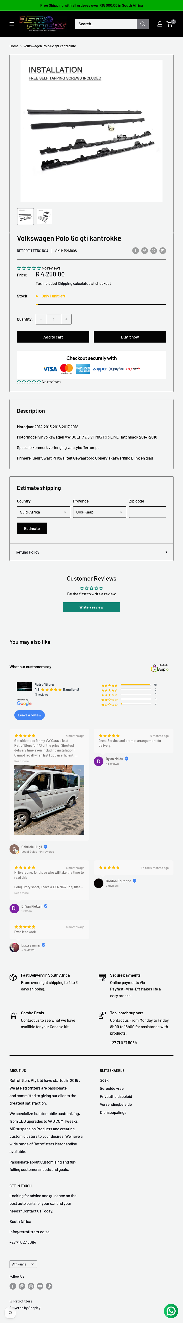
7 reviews (112, 886)
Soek (104, 1080)
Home (14, 46)
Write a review (91, 607)
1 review (26, 911)
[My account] (160, 23)
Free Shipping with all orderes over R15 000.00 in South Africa (91, 5)
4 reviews (112, 764)
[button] (29, 267)
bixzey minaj (30, 945)
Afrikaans (19, 1264)
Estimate (32, 528)
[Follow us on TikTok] (49, 1286)
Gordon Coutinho (118, 881)
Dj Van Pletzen (31, 906)
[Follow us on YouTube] (40, 1286)
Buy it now (130, 336)
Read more (21, 761)
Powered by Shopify (25, 1308)
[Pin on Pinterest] (144, 250)
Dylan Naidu (114, 759)
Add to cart (53, 336)
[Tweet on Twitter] (153, 250)
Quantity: (25, 319)
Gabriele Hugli (31, 847)
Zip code (136, 500)
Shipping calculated (74, 283)
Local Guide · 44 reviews (37, 851)
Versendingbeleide (116, 1104)
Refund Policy (27, 552)
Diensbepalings (113, 1112)
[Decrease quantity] (41, 319)
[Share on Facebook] (135, 250)
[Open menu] (12, 24)
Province (81, 500)
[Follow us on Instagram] (31, 1286)
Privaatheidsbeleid (116, 1096)
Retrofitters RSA (32, 251)
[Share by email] (162, 250)
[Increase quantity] (66, 319)
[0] (170, 24)
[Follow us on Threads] (22, 1286)
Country (23, 500)
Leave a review (29, 715)
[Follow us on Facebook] (13, 1286)
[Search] (143, 24)
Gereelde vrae (112, 1088)
